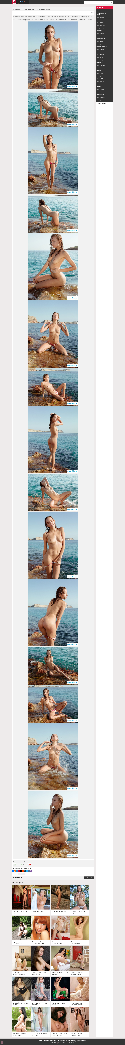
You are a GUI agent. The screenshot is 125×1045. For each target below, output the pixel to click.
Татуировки (99, 84)
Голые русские (21, 873)
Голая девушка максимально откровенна (20, 912)
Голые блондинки (100, 97)
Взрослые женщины (101, 38)
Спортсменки (99, 62)
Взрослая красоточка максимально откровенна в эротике (39, 912)
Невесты (98, 86)
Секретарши (99, 43)
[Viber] (31, 871)
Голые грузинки (100, 81)
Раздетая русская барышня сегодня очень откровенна (78, 912)
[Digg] (21, 871)
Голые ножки (99, 22)
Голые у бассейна (100, 65)
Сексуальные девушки (101, 46)
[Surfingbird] (27, 871)
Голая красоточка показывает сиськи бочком (40, 973)
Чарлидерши (99, 57)
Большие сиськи (100, 35)
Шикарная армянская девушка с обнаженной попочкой (60, 1034)
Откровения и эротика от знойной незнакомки (60, 973)
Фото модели (99, 76)
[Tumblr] (29, 871)
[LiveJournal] (25, 871)
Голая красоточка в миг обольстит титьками (77, 973)
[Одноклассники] (15, 871)
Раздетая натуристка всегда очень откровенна (20, 942)
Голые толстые (100, 33)
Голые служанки (100, 54)
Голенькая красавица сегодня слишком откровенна (79, 942)
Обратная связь (62, 1042)
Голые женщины (100, 17)
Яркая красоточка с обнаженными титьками (19, 973)
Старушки (98, 70)
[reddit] (23, 871)
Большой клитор (100, 92)
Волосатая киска (100, 94)
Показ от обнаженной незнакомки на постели (77, 1003)
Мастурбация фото (101, 27)
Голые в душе (99, 73)
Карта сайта (53, 1042)
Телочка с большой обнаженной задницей (21, 1003)
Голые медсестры (100, 49)
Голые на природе (100, 68)
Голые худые (99, 41)
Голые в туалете (100, 89)
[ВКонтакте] (13, 871)
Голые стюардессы (101, 51)
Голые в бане (99, 78)
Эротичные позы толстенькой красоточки (39, 1003)
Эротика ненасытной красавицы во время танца (40, 1034)
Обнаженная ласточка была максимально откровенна (59, 912)
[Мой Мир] (17, 871)
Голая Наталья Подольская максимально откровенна (39, 942)
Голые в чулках (100, 19)
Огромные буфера (100, 59)
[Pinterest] (19, 871)
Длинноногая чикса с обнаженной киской (76, 1034)
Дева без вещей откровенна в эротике (59, 1003)
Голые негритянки (100, 25)
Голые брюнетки (100, 100)
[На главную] (20, 2)
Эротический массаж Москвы (101, 14)
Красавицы (99, 30)
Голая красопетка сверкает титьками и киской (20, 1034)
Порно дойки (71, 1042)
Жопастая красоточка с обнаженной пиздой (58, 942)
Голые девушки (100, 10)
